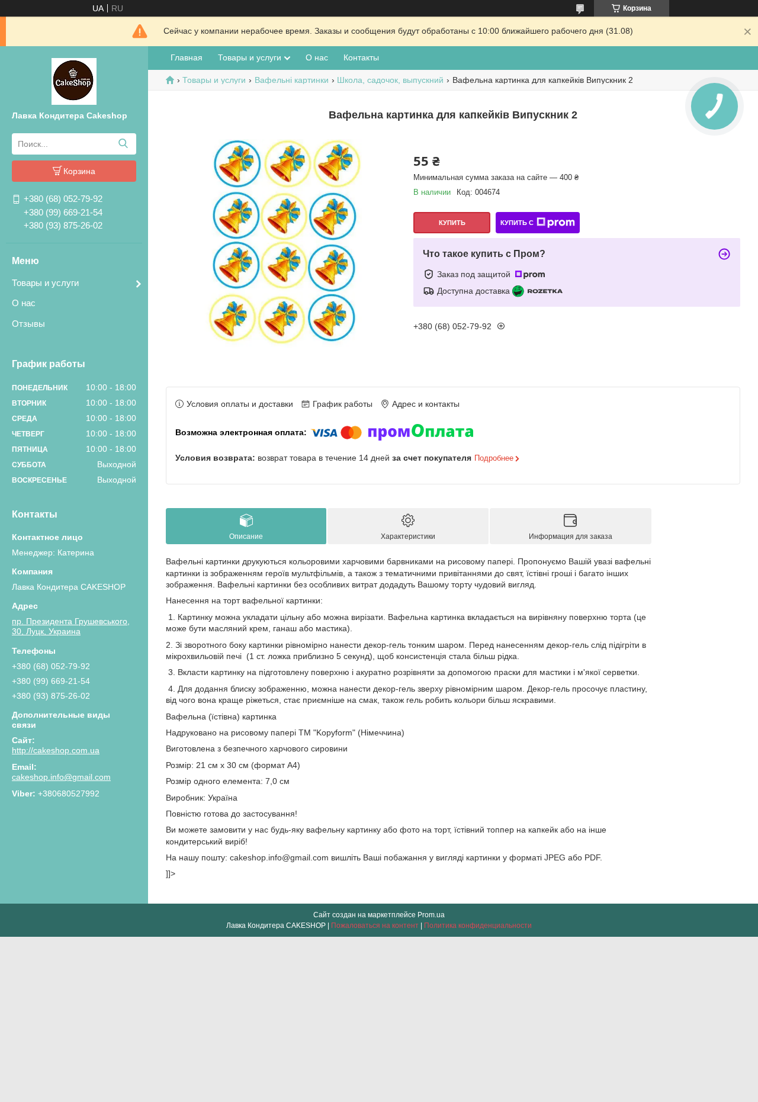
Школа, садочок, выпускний (390, 80)
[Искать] (123, 144)
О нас (24, 303)
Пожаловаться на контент (375, 925)
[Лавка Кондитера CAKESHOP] (74, 80)
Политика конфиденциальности (478, 925)
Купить (452, 222)
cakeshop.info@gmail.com (61, 777)
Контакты (361, 57)
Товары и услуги (45, 283)
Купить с (517, 222)
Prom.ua (431, 915)
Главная (187, 57)
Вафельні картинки (292, 80)
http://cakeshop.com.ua (55, 750)
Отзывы (28, 324)
